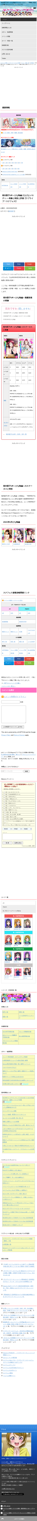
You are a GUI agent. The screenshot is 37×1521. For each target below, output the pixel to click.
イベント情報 (6, 36)
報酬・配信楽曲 (18, 132)
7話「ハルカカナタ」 (11, 805)
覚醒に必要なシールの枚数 (11, 1121)
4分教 (20, 631)
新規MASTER (22, 621)
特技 (5, 400)
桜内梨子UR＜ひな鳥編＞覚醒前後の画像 (15, 313)
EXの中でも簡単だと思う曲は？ (12, 1170)
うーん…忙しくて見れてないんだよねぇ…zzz (18, 825)
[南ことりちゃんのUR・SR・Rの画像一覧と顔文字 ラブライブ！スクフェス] (27, 927)
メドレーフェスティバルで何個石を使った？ (16, 1186)
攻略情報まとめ (6, 27)
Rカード (16, 977)
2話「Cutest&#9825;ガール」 (13, 794)
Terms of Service (19, 735)
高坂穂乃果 (17, 929)
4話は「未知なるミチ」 (11, 799)
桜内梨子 (12, 211)
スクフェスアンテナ (9, 1365)
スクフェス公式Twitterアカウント (13, 1367)
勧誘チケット (5, 631)
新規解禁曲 (5, 621)
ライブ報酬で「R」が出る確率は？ (13, 1177)
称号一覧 (4, 641)
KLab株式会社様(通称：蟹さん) (11, 754)
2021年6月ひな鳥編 (9, 319)
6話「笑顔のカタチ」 (11, 803)
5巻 (16, 162)
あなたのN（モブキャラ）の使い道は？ (15, 1193)
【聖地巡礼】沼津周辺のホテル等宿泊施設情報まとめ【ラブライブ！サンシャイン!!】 (19, 1295)
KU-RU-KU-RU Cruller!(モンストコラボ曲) (13, 174)
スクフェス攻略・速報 (29, 846)
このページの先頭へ (19, 1519)
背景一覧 (13, 641)
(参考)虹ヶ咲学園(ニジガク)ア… (12, 789)
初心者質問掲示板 (24, 1036)
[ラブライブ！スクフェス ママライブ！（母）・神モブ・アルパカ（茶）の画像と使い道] (27, 974)
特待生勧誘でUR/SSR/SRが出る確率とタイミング (18, 1080)
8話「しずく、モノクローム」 (13, 807)
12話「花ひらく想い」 (12, 816)
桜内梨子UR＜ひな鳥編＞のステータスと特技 (16, 316)
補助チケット (14, 631)
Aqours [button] (5, 907)
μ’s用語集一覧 (7, 1244)
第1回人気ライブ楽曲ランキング (13, 1225)
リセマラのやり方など (9, 1067)
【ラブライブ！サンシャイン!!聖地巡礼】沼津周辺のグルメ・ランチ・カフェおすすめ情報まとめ (18, 1280)
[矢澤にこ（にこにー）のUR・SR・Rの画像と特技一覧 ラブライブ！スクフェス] (18, 960)
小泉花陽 (26, 945)
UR (3, 613)
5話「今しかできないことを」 (13, 801)
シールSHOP (31, 641)
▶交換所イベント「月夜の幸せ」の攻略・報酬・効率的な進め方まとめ (18, 150)
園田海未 (7, 929)
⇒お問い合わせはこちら (8, 1488)
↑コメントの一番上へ (8, 686)
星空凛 (16, 945)
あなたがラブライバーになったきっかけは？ (16, 1208)
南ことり (26, 929)
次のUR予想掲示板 (8, 1031)
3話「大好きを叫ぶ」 (11, 796)
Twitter (4, 58)
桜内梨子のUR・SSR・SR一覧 (16, 434)
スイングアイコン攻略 (9, 1111)
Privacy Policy (6, 735)
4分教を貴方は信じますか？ (11, 1084)
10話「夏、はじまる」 (12, 812)
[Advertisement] (18, 86)
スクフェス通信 (8, 1373)
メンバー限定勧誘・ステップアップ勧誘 (15, 1057)
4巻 (13, 162)
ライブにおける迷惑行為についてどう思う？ (16, 1165)
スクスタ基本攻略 (7, 49)
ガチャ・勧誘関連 (7, 32)
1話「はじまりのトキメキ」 (12, 792)
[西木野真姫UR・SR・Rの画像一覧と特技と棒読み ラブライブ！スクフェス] (8, 943)
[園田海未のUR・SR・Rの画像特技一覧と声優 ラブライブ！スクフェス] (8, 927)
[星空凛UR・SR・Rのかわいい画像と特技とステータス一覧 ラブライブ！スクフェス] (18, 943)
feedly (30, 268)
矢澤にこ (16, 961)
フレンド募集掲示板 (25, 1031)
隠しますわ (24, 309)
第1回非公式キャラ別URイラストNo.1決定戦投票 (18, 1218)
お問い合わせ (6, 54)
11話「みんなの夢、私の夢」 (14, 814)
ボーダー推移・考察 (8, 132)
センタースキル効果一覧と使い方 (13, 1118)
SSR (12, 613)
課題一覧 (21, 641)
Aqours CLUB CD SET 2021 (9, 171)
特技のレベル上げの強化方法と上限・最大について (18, 1125)
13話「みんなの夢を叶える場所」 (15, 819)
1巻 (3, 162)
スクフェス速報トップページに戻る (13, 600)
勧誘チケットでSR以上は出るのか (13, 1076)
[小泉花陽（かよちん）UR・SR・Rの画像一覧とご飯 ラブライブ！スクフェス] (27, 943)
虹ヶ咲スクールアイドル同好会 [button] (12, 911)
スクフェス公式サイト (10, 1370)
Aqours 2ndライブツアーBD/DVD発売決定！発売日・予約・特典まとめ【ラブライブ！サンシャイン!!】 (18, 1288)
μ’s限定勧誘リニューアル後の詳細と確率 (15, 1060)
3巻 (10, 162)
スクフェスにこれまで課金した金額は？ (15, 1190)
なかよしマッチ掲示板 (10, 1357)
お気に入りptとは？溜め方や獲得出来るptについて (18, 1145)
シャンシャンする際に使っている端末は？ (16, 1174)
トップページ (6, 23)
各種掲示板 (5, 45)
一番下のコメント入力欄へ (12, 683)
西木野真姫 (8, 945)
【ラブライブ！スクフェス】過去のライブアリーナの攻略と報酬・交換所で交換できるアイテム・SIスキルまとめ (19, 1273)
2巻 (6, 162)
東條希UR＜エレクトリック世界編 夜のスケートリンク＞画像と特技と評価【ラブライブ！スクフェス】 (18, 1324)
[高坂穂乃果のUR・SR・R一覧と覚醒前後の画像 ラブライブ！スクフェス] (18, 927)
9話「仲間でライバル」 (11, 810)
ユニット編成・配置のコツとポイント (14, 1114)
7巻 (22, 162)
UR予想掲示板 (5, 185)
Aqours (16, 1064)
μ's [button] (3, 903)
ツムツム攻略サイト (9, 1375)
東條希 (25, 962)
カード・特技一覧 (7, 41)
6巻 (19, 162)
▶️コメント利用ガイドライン (13, 697)
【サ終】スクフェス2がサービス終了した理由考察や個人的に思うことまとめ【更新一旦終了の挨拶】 (19, 1265)
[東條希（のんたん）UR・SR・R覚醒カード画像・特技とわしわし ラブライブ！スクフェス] (27, 960)
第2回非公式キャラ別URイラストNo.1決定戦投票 (18, 1221)
